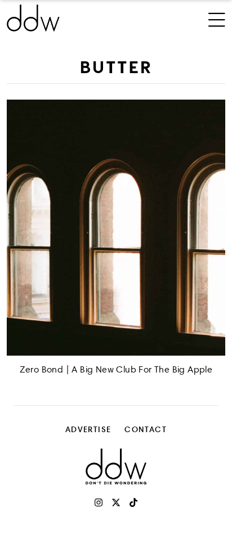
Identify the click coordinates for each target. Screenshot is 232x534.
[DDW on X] (116, 502)
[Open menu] (217, 18)
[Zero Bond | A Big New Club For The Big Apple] (116, 228)
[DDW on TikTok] (133, 502)
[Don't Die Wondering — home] (75, 18)
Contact (145, 429)
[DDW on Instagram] (98, 502)
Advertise (88, 429)
